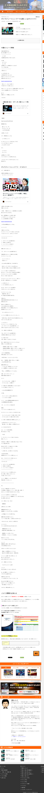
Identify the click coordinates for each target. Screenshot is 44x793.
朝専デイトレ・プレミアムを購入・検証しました (8, 676)
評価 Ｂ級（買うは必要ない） (28, 773)
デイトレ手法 (15, 667)
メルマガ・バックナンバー (11, 13)
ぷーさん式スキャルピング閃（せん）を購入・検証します (20, 676)
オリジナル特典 (30, 11)
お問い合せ (3, 777)
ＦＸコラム (24, 785)
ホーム (2, 11)
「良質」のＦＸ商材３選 (19, 11)
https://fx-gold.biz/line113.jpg (6, 221)
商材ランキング (25, 768)
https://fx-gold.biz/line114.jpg (6, 81)
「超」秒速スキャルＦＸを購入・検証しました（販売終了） (32, 677)
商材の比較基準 (10, 11)
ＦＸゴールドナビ (3, 13)
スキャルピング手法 (35, 667)
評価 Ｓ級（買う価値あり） (27, 770)
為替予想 (23, 787)
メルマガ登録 (38, 11)
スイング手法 (25, 667)
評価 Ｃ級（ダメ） (25, 775)
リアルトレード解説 (25, 783)
